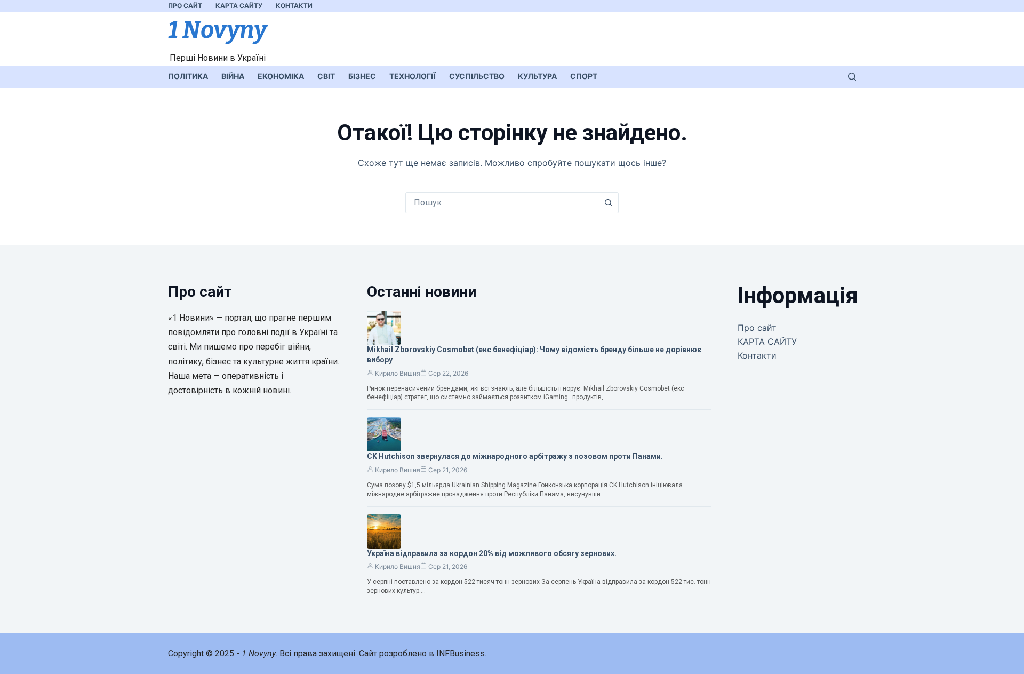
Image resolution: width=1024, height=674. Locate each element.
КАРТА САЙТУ (238, 6)
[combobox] (502, 202)
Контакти (294, 6)
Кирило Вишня (397, 373)
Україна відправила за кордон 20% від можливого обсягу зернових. (492, 553)
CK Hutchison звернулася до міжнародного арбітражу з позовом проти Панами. (515, 456)
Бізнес (362, 76)
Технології (412, 76)
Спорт (583, 76)
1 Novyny (217, 29)
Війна (232, 76)
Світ (326, 76)
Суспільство (477, 76)
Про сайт (185, 6)
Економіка (281, 76)
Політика (188, 76)
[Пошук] (852, 77)
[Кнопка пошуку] (608, 203)
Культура (537, 76)
